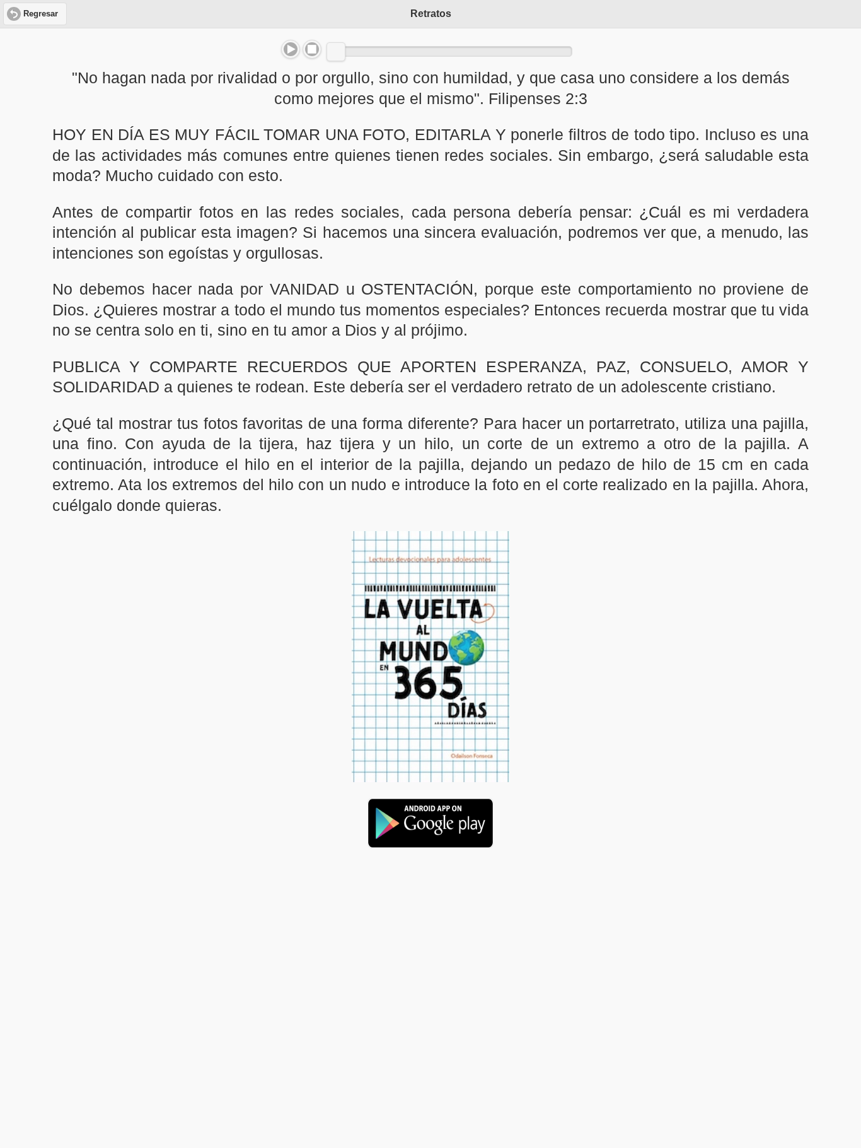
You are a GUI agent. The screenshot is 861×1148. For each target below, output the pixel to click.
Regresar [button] (40, 13)
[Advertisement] (430, 955)
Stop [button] (312, 49)
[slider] (335, 51)
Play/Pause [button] (290, 49)
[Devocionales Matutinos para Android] (430, 843)
